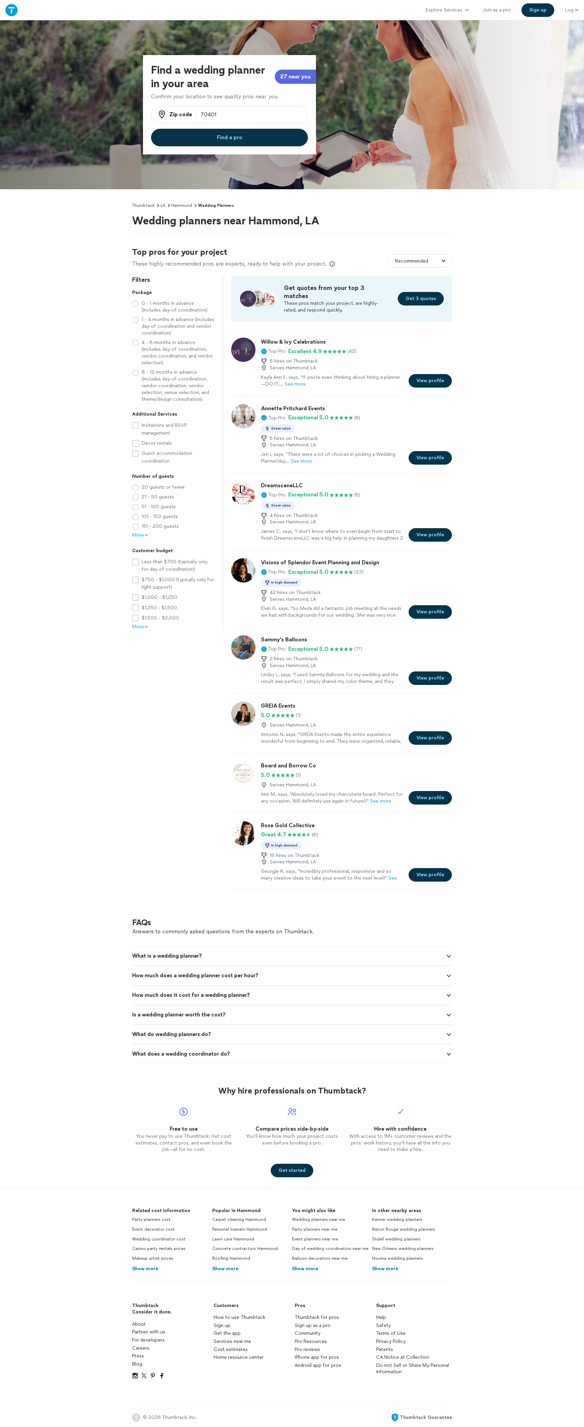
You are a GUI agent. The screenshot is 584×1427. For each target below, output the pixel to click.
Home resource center (239, 1357)
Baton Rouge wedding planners (403, 1229)
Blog (137, 1364)
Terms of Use (391, 1333)
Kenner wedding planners (397, 1219)
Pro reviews (307, 1349)
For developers (148, 1340)
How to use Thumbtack (239, 1317)
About (139, 1324)
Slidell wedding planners (396, 1239)
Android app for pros (318, 1365)
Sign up (222, 1325)
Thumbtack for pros (317, 1317)
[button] (273, 351)
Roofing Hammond (231, 1258)
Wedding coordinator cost (159, 1239)
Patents (384, 1349)
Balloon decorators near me (319, 1258)
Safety (383, 1325)
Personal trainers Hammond (239, 1229)
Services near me (232, 1341)
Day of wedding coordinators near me (330, 1248)
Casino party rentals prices (159, 1248)
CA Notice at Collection (402, 1357)
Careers (140, 1348)
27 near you (295, 76)
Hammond (181, 205)
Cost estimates (231, 1349)
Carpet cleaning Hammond (239, 1219)
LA (163, 205)
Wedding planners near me (318, 1219)
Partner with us (148, 1332)
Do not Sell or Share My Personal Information (412, 1368)
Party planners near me (314, 1229)
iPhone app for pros (317, 1357)
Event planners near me (315, 1239)
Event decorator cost (153, 1229)
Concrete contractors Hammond (245, 1248)
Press (138, 1356)
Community (307, 1333)
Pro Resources (311, 1341)
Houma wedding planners (397, 1258)
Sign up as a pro (313, 1325)
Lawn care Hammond (233, 1239)
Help (381, 1317)
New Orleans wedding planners (403, 1248)
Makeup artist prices (152, 1258)
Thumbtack (143, 205)
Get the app (227, 1333)
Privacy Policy (391, 1341)
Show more (145, 1269)
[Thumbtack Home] (11, 10)
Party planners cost (151, 1219)
